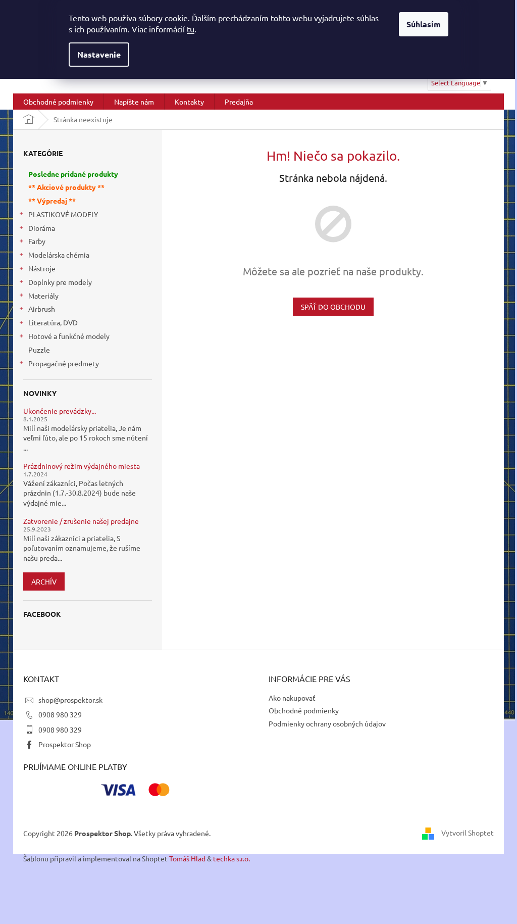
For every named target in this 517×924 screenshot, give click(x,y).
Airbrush (41, 308)
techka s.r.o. (231, 858)
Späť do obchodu (333, 306)
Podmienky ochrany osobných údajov (327, 723)
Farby (36, 241)
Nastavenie (99, 54)
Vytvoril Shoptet (467, 832)
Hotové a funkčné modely (69, 336)
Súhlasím (423, 24)
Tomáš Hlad (187, 858)
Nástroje (42, 268)
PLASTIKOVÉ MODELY (63, 214)
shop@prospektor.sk (70, 699)
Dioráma (41, 227)
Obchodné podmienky (304, 710)
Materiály (43, 295)
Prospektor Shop (64, 744)
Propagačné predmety (63, 363)
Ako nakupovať (292, 697)
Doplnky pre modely (60, 281)
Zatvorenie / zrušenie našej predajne (81, 521)
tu (190, 29)
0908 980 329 (60, 714)
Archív (44, 581)
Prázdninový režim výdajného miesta (81, 466)
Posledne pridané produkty (73, 173)
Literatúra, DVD (53, 322)
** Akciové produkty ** (66, 186)
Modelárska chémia (58, 254)
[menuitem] (58, 101)
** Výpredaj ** (52, 200)
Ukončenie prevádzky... (59, 411)
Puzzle (39, 349)
